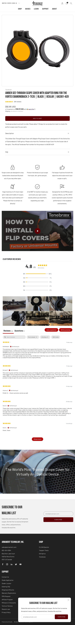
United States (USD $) (9, 3)
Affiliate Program (7, 599)
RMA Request (6, 596)
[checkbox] (55, 337)
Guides (27, 9)
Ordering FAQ (6, 587)
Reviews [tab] (8, 330)
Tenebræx (8, 90)
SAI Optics (42, 553)
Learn (36, 9)
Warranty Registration (9, 593)
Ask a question (51, 330)
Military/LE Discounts (9, 603)
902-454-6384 (6, 550)
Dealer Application (7, 580)
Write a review (65, 330)
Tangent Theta (43, 550)
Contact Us (5, 577)
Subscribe (62, 617)
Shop (20, 9)
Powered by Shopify (7, 621)
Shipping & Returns (8, 590)
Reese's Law (6, 609)
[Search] (71, 3)
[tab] (20, 331)
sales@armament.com (9, 547)
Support (45, 9)
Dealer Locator (6, 583)
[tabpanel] (37, 389)
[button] (20, 109)
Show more (37, 439)
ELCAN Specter (44, 547)
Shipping (7, 111)
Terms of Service (7, 606)
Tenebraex (42, 557)
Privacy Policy (6, 612)
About (54, 9)
